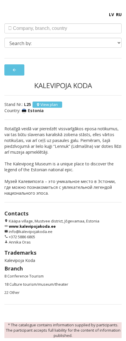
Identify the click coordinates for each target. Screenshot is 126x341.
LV (111, 14)
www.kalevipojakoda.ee (32, 226)
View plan (49, 104)
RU (119, 14)
